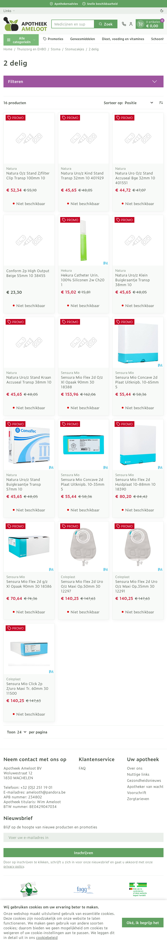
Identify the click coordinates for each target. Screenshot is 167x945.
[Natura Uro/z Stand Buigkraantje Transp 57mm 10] (29, 444)
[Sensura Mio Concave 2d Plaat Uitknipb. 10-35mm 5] (83, 444)
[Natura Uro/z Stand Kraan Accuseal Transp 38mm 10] (29, 342)
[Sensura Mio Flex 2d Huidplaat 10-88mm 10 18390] (138, 444)
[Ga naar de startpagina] (25, 24)
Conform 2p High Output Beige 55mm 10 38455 (27, 273)
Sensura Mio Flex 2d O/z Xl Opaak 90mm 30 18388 (82, 382)
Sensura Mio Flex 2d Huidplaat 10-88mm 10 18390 (135, 484)
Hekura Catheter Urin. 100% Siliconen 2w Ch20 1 (82, 279)
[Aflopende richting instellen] (161, 102)
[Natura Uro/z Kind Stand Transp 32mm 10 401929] (83, 138)
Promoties (55, 38)
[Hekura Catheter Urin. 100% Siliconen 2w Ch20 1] (83, 240)
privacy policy (13, 866)
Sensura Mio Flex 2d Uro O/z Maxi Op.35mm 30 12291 (136, 586)
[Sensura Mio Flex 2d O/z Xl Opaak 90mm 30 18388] (83, 342)
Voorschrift (136, 792)
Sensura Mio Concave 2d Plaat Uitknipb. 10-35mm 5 (82, 484)
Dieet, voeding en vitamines (123, 38)
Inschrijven (83, 852)
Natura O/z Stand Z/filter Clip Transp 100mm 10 (28, 175)
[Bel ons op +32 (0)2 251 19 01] (124, 24)
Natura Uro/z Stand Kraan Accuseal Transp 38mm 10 (28, 380)
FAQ (82, 768)
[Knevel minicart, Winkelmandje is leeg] (140, 24)
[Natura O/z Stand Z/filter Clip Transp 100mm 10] (29, 138)
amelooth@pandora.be (45, 792)
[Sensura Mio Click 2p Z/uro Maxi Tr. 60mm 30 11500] (29, 648)
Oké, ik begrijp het (143, 922)
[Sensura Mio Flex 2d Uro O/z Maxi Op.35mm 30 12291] (138, 546)
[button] (83, 81)
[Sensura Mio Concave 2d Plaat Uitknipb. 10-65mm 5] (138, 342)
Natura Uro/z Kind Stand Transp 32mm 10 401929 (82, 175)
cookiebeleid (47, 937)
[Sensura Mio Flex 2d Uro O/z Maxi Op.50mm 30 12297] (83, 546)
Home (7, 49)
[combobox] (72, 24)
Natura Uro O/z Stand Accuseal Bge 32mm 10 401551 (135, 177)
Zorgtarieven (138, 798)
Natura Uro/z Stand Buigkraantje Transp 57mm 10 (23, 484)
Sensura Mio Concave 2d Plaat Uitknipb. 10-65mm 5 (137, 382)
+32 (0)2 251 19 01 (36, 787)
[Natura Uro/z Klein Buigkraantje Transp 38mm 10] (138, 240)
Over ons (134, 768)
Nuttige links (138, 774)
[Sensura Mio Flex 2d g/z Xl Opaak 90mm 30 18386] (29, 546)
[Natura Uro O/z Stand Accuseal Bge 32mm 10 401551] (138, 138)
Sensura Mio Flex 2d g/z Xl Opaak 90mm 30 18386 (29, 584)
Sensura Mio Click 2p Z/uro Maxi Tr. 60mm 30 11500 (27, 688)
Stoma (55, 49)
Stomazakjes (74, 49)
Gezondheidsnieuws (144, 780)
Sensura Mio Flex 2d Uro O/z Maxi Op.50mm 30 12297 (82, 586)
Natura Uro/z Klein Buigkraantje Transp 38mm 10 (132, 279)
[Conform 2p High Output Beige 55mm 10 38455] (29, 240)
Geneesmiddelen (82, 38)
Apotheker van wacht (145, 786)
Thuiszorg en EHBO (31, 49)
